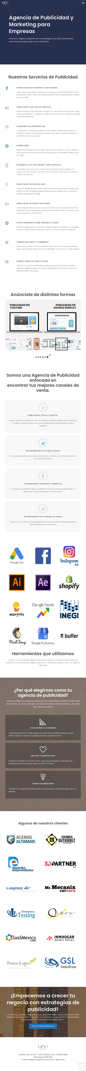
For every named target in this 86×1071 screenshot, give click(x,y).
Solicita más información (43, 1026)
